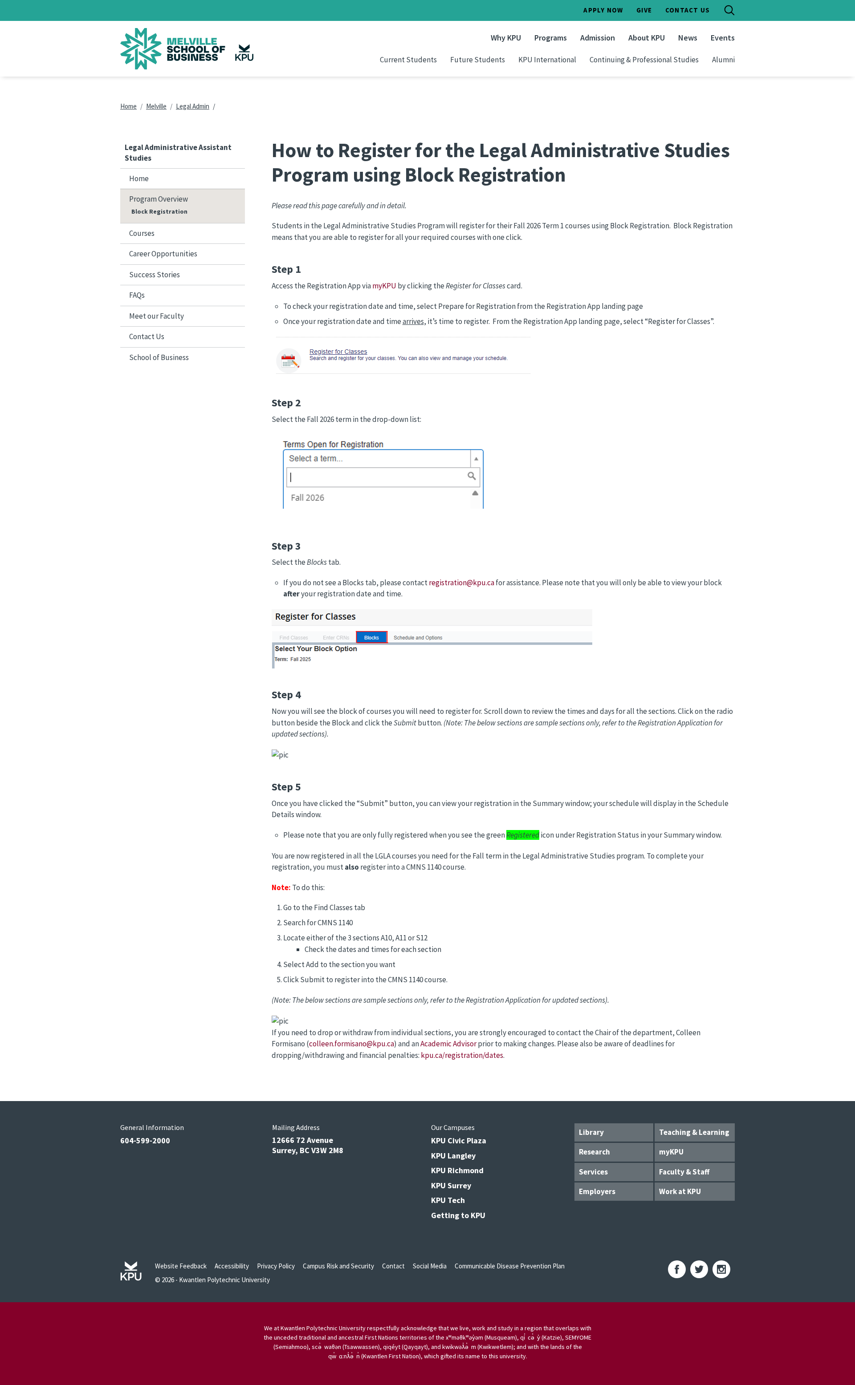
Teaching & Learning (694, 1132)
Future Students (477, 60)
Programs (550, 37)
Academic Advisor (448, 1044)
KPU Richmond (457, 1170)
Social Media (430, 1266)
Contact (393, 1266)
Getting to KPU (458, 1215)
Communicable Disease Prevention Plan (510, 1266)
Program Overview (158, 199)
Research (594, 1152)
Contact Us (687, 10)
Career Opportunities (163, 254)
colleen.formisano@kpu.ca (351, 1044)
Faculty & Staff (684, 1172)
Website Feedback (181, 1266)
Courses (142, 233)
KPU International (547, 60)
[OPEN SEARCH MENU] (729, 10)
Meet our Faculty (156, 316)
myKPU (384, 286)
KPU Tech (448, 1200)
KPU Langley (453, 1155)
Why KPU (506, 37)
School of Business (159, 357)
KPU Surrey (451, 1185)
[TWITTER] (699, 1269)
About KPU (646, 37)
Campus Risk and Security (338, 1266)
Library (591, 1132)
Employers (597, 1191)
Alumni (723, 60)
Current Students (408, 60)
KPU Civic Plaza (458, 1140)
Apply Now (603, 10)
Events (723, 37)
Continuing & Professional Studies (644, 60)
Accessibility (232, 1266)
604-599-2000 (145, 1140)
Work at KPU (680, 1191)
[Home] (211, 48)
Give (644, 10)
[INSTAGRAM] (721, 1269)
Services (593, 1172)
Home (128, 106)
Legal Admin (192, 106)
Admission (597, 37)
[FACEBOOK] (677, 1269)
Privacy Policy (276, 1266)
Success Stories (154, 274)
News (687, 37)
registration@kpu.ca (461, 582)
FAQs (137, 295)
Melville (156, 106)
